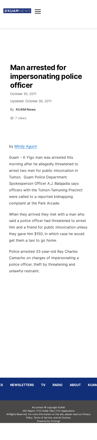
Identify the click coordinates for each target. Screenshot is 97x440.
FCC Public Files (45, 410)
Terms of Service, (43, 417)
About (75, 385)
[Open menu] (38, 11)
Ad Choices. (64, 417)
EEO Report (29, 410)
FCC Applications (65, 410)
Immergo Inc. (55, 431)
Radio (57, 385)
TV (43, 385)
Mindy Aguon (25, 146)
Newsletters (22, 385)
